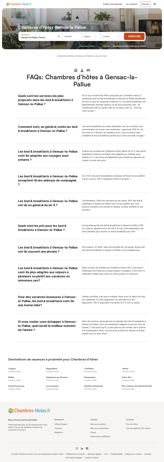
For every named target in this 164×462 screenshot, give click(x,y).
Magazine (58, 432)
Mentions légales (94, 454)
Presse (93, 432)
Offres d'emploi (60, 424)
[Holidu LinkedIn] (82, 448)
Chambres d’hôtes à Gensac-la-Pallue (129, 46)
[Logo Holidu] (19, 4)
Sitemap (147, 454)
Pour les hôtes (132, 424)
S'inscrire (145, 4)
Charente (106, 46)
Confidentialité (116, 454)
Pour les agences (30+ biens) (138, 428)
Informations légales (73, 457)
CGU (106, 454)
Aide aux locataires (98, 424)
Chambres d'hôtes (87, 46)
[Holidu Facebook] (87, 448)
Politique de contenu (133, 454)
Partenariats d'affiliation (100, 436)
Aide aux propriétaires (99, 428)
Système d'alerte (92, 457)
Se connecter (131, 4)
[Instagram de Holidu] (77, 448)
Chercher (134, 36)
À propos (58, 428)
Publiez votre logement (112, 4)
